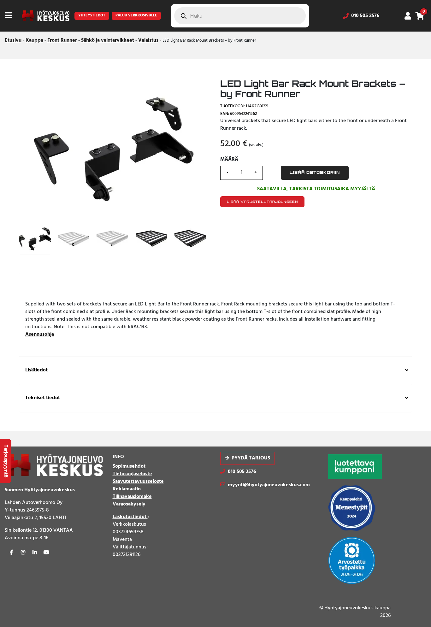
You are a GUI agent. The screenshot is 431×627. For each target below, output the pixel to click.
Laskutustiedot (130, 517)
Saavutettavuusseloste (138, 481)
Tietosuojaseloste (132, 474)
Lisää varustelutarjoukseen (262, 202)
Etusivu (13, 40)
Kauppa (34, 40)
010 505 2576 (365, 16)
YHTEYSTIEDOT (91, 15)
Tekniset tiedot (42, 398)
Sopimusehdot (129, 466)
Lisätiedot (36, 370)
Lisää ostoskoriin (315, 172)
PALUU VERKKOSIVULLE (136, 15)
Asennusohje (39, 334)
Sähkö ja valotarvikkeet (107, 40)
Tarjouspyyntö (6, 461)
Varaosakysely (129, 504)
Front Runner (62, 40)
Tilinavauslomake (132, 497)
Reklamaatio (127, 489)
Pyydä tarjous (251, 458)
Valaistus (148, 40)
